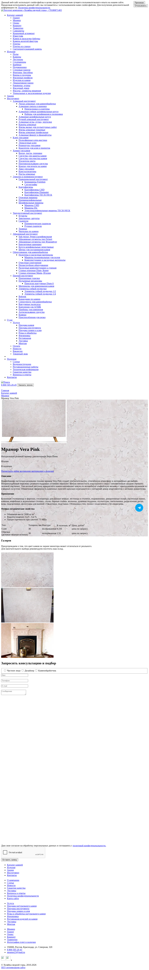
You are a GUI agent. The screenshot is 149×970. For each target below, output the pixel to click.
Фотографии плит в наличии (21, 942)
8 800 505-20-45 (9, 385)
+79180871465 (55, 10)
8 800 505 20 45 (14, 949)
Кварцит (11, 937)
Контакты (12, 377)
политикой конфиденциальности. (89, 845)
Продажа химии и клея (18, 911)
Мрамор (11, 929)
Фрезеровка (13, 916)
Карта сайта (13, 898)
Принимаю (139, 3)
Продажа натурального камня (22, 906)
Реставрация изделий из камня (22, 919)
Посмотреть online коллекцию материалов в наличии (27, 471)
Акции (10, 96)
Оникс (10, 934)
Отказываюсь (141, 6)
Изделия (11, 867)
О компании (13, 880)
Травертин (12, 939)
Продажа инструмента (18, 908)
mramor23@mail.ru (16, 952)
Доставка (11, 890)
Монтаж (11, 924)
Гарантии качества (16, 888)
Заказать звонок (25, 385)
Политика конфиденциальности (34, 7)
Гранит (10, 931)
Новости (11, 885)
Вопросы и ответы (16, 893)
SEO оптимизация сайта (13, 967)
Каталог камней (15, 865)
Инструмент (13, 872)
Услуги (10, 903)
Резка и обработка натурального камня (26, 914)
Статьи (10, 883)
